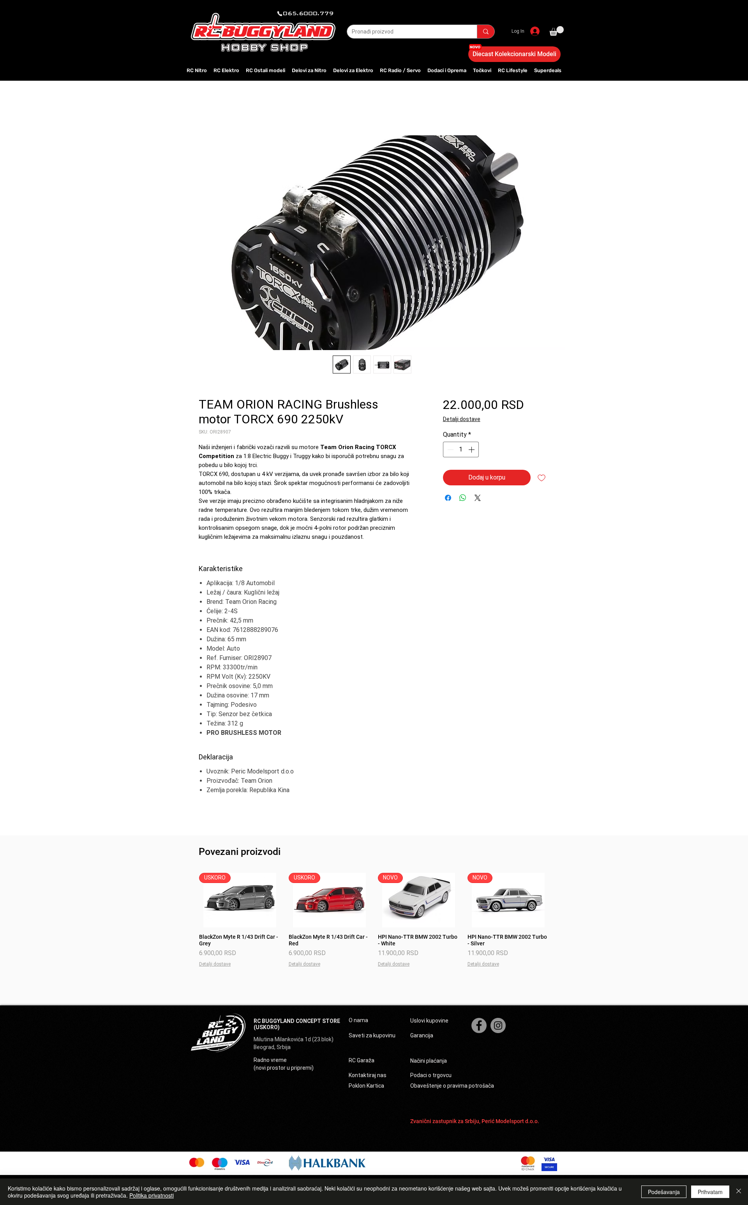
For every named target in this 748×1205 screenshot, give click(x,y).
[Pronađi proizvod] (485, 31)
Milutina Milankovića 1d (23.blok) (294, 1039)
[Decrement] (449, 449)
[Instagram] (498, 1025)
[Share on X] (477, 498)
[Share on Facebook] (448, 498)
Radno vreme (270, 1060)
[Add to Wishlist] (541, 477)
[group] (374, 923)
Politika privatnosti (151, 1195)
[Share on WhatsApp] (463, 498)
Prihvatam (710, 1192)
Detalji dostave (461, 419)
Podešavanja (664, 1192)
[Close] (738, 1192)
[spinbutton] (461, 449)
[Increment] (472, 449)
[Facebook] (479, 1025)
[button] (556, 31)
